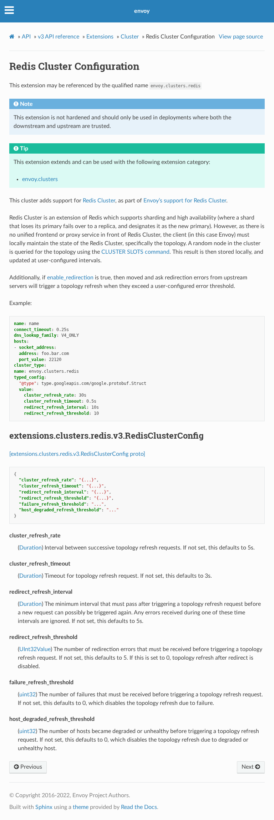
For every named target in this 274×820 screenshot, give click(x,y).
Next (248, 767)
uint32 (27, 694)
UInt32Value (35, 649)
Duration (30, 548)
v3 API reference (58, 37)
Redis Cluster (99, 200)
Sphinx (43, 807)
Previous (30, 767)
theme (80, 807)
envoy (141, 11)
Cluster (130, 37)
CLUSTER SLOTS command (135, 252)
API (26, 37)
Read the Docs (139, 807)
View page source (241, 37)
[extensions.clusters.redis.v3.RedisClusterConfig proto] (77, 454)
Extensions (99, 37)
